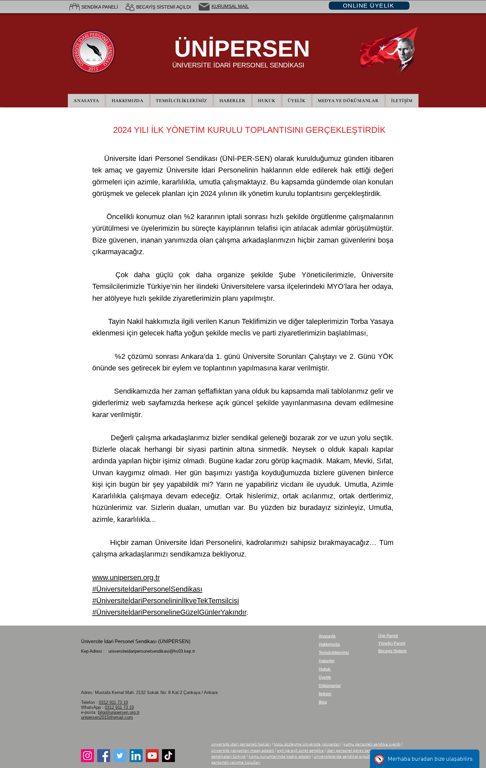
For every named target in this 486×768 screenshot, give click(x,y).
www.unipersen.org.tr (126, 577)
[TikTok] (168, 755)
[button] (296, 100)
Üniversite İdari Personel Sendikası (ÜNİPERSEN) (135, 641)
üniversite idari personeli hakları (241, 744)
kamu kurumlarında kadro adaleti (280, 756)
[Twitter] (119, 755)
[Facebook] (103, 755)
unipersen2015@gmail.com (107, 717)
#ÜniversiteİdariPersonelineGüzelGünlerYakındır (169, 612)
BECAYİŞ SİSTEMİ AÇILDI (163, 7)
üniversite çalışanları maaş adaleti (242, 750)
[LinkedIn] (136, 755)
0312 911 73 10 (113, 702)
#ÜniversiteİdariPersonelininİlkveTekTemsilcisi (165, 600)
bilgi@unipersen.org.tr (119, 712)
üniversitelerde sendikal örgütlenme (347, 756)
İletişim (325, 694)
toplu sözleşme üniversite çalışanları (307, 744)
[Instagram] (87, 755)
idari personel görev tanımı (351, 750)
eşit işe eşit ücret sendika (300, 750)
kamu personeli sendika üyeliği (372, 744)
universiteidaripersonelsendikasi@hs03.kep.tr (151, 651)
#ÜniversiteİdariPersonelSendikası (147, 589)
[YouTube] (152, 755)
